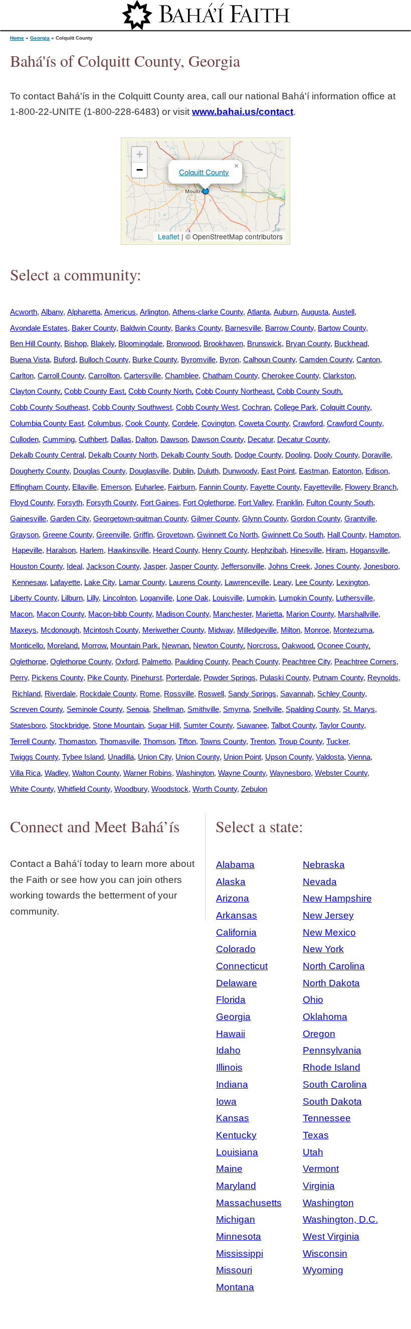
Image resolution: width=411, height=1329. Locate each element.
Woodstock (169, 789)
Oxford (126, 661)
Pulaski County (284, 677)
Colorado (236, 949)
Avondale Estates (39, 328)
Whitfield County (84, 789)
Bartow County (342, 328)
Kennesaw (29, 582)
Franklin (289, 502)
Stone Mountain (118, 725)
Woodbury (130, 789)
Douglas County (99, 471)
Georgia (40, 38)
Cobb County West (207, 407)
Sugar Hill (163, 725)
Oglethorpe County (80, 661)
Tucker (337, 741)
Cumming (59, 439)
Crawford (308, 423)
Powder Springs (229, 677)
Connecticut (242, 966)
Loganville (156, 598)
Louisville (228, 598)
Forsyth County (111, 502)
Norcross (262, 645)
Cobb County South (309, 391)
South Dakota (332, 1101)
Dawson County (217, 439)
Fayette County (275, 487)
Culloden (24, 439)
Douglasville (149, 471)
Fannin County (222, 487)
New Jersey (328, 915)
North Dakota (331, 983)
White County (32, 789)
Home (17, 38)
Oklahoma (325, 1016)
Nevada (320, 881)
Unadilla (121, 757)
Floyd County (31, 502)
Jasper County (193, 566)
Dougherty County (39, 471)
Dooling (297, 455)
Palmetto (156, 661)
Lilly (93, 598)
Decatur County (302, 439)
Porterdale (182, 677)
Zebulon (254, 789)
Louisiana (237, 1152)
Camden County (325, 359)
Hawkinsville (128, 550)
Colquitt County (204, 172)
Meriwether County (173, 630)
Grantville (359, 518)
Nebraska (324, 864)
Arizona (232, 898)
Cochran (256, 407)
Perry (19, 677)
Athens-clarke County (207, 312)
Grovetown (175, 534)
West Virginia (331, 1236)
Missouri (234, 1270)
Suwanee (252, 725)
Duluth (208, 471)
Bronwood (182, 343)
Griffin (143, 534)
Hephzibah (268, 550)
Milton (290, 630)
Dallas (121, 439)
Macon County (60, 614)
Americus (120, 312)
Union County (197, 757)
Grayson (24, 534)
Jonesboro (380, 566)
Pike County (107, 677)
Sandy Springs (252, 693)
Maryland (236, 1185)
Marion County (310, 614)
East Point (278, 471)
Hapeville (27, 550)
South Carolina (335, 1084)
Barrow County (289, 328)
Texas (316, 1135)
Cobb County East (94, 391)
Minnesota (238, 1236)
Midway (220, 630)
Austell (343, 312)
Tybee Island (83, 757)
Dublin (183, 471)
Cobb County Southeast (49, 407)
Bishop (75, 343)
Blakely (102, 343)
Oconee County (342, 645)
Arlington (154, 312)
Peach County (255, 661)
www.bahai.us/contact (242, 111)
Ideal (74, 566)
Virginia (319, 1185)
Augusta (314, 312)
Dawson (173, 439)
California (236, 932)
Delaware (236, 983)
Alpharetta (83, 312)
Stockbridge (69, 725)
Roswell (211, 693)
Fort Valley (255, 502)
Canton (368, 359)
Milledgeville (257, 630)
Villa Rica (25, 773)
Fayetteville (322, 487)
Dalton (145, 439)
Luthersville (354, 598)
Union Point (242, 757)
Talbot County (293, 725)
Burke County (154, 359)
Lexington (352, 582)
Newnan (175, 645)
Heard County (175, 550)
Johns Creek (289, 566)
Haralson (61, 550)
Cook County (146, 423)
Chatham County (230, 375)
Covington (218, 423)
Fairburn (181, 487)
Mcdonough (60, 630)
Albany (52, 312)
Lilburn (72, 598)
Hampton (384, 534)
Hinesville (306, 550)
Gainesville (28, 518)
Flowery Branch (370, 487)
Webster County (341, 773)
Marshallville (358, 614)
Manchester (232, 614)
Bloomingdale (140, 343)
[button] (205, 191)
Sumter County (208, 725)
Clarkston (338, 375)
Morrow (94, 645)
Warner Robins (147, 773)
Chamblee (181, 375)
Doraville (376, 455)
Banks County (198, 328)
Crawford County (354, 423)
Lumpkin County (305, 598)
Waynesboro (290, 773)
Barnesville (243, 328)
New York (323, 949)
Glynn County (264, 518)
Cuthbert (93, 439)
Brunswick (264, 343)
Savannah (296, 693)
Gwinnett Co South (292, 534)
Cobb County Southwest (132, 407)
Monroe (316, 630)
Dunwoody (240, 471)
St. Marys (359, 709)
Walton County (95, 773)
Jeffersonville (242, 566)
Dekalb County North (122, 455)
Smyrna (236, 709)
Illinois (229, 1067)
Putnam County (338, 677)
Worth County (214, 789)
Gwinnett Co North (227, 534)
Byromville (198, 359)
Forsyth (69, 502)
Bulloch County (103, 359)
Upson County (288, 757)
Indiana (232, 1084)
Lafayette (65, 582)
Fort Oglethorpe (208, 502)
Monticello (26, 645)
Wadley (56, 773)
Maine (229, 1168)
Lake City (99, 582)
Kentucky (236, 1135)
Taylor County (341, 725)
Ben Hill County (35, 343)
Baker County (94, 328)
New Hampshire (337, 898)
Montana (235, 1287)
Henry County (224, 550)
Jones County (336, 566)
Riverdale (60, 693)
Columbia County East (47, 423)
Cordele (184, 423)
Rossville (179, 693)
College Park (295, 407)
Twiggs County (34, 757)
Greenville (112, 534)
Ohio (313, 999)
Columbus (104, 423)
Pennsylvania (332, 1050)
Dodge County (258, 455)
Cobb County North (159, 391)
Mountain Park (134, 645)
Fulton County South (339, 502)
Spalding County (312, 709)
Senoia (137, 709)
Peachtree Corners (365, 661)
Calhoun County (269, 359)
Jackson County (112, 566)
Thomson (158, 741)
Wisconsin (325, 1253)
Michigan (235, 1219)
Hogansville (369, 550)
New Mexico (329, 932)
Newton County (218, 645)
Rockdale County (108, 693)
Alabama (235, 864)
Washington (195, 773)
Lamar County (142, 582)
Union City (154, 757)
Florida (231, 999)
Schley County (341, 693)
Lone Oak (192, 598)
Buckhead (350, 343)
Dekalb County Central (47, 455)
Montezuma (352, 630)
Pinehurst (146, 677)
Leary (282, 582)
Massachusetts (249, 1203)
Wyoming (323, 1270)
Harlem (92, 550)
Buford (64, 359)
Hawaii (230, 1033)
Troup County (300, 741)
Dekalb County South (196, 455)
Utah (313, 1152)
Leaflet (167, 236)
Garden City (69, 518)
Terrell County (32, 741)
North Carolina (334, 966)
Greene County (67, 534)
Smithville (203, 709)
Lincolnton (119, 598)
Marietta (269, 614)
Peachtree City (306, 661)
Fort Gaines (159, 502)
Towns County (223, 741)
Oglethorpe (28, 661)
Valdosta (330, 757)
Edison (376, 471)
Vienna (359, 757)
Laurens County (195, 582)
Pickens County (57, 677)
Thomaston (77, 741)
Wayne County (242, 773)
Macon (21, 614)
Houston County (36, 566)
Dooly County (336, 455)
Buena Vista (30, 359)
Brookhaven (223, 343)
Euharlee (149, 487)
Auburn (285, 312)
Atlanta (258, 312)
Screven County (36, 709)
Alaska (231, 881)
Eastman (313, 471)
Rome (150, 693)
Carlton (22, 375)
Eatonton (346, 471)
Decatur (260, 439)
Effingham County (39, 487)
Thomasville (119, 741)
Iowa (226, 1101)
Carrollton (104, 375)
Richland (26, 693)
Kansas (232, 1118)
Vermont (321, 1168)
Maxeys (23, 630)
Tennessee (327, 1118)
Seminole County (94, 709)
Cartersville (142, 375)
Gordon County (315, 518)
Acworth (23, 312)
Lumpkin (261, 598)
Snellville (267, 709)
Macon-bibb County (120, 614)
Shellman (168, 709)
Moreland (62, 645)
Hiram (336, 550)
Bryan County (308, 343)
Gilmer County (214, 518)
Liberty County (33, 598)
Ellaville (84, 487)
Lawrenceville (247, 582)
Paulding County (201, 661)
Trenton (262, 741)
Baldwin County (145, 328)
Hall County (346, 534)
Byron (229, 359)
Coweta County (264, 423)
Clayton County (35, 391)
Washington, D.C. (340, 1219)
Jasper (154, 566)
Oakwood (297, 645)
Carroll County (61, 375)
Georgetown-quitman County (140, 518)
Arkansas (236, 915)
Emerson (116, 487)
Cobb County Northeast (234, 391)
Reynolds (382, 677)
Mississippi (239, 1253)
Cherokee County (290, 375)
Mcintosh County (110, 630)
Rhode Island (331, 1067)
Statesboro (28, 725)
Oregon (319, 1033)
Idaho (228, 1050)
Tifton (187, 741)
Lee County (313, 582)
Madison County (182, 614)
